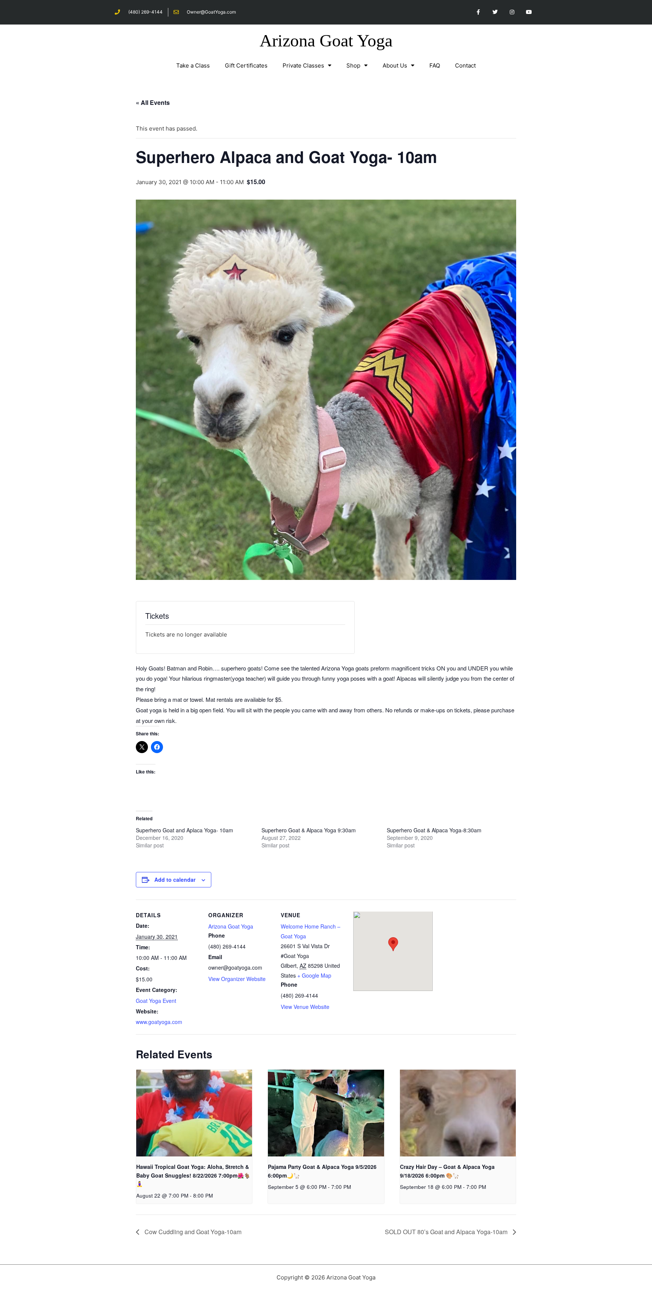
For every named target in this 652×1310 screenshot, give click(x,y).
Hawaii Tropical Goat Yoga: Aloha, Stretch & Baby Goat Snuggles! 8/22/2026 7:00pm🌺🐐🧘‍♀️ (193, 1175)
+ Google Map (314, 975)
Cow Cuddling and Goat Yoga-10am (192, 1231)
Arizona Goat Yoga (326, 40)
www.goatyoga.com (159, 1022)
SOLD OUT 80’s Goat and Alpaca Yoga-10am (447, 1231)
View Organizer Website (237, 978)
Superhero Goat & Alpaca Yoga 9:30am (308, 830)
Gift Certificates (246, 65)
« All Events (153, 102)
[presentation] (194, 1113)
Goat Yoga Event (156, 1000)
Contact (465, 65)
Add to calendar (174, 879)
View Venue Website (305, 1006)
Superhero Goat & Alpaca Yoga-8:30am (434, 830)
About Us (395, 65)
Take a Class (193, 65)
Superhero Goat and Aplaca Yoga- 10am (184, 830)
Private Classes (303, 65)
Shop (353, 65)
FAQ (434, 65)
